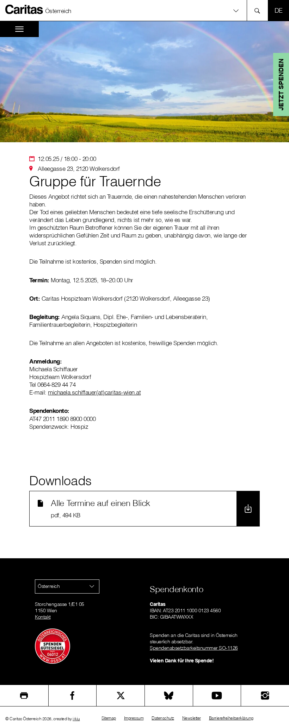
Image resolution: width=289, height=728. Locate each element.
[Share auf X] (120, 695)
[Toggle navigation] (19, 29)
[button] (144, 10)
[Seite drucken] (24, 695)
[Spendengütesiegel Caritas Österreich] (52, 646)
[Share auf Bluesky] (169, 695)
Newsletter (191, 718)
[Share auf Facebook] (73, 695)
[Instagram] (265, 695)
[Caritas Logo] (24, 9)
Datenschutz (163, 718)
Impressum (134, 718)
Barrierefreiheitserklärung (231, 718)
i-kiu (76, 718)
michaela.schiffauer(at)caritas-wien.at (94, 392)
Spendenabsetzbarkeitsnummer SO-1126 (194, 648)
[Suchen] (259, 10)
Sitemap (109, 718)
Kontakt (43, 617)
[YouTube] (217, 695)
